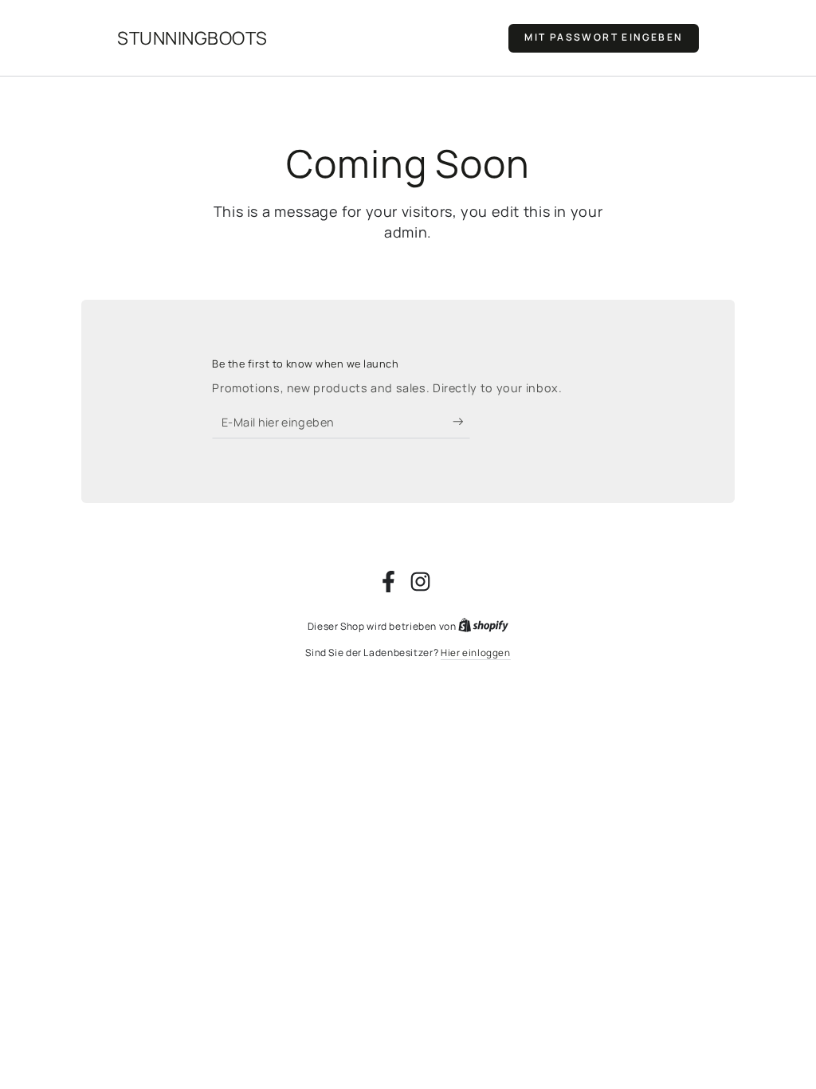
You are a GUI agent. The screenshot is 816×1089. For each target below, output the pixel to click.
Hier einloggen (476, 653)
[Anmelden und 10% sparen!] (462, 422)
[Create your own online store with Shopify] (483, 626)
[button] (603, 38)
